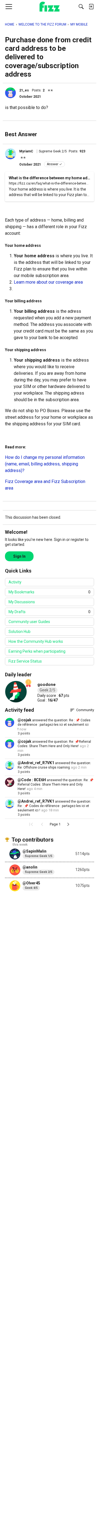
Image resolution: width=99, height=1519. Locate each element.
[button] (10, 92)
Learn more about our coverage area (48, 282)
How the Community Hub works (36, 641)
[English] (50, 6)
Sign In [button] (19, 556)
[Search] (81, 6)
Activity (15, 582)
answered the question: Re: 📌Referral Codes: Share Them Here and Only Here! (56, 784)
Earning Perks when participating (37, 651)
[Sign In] (91, 6)
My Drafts (49, 612)
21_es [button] (24, 90)
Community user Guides (29, 621)
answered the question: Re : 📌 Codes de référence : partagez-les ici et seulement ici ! (54, 724)
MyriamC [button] (26, 151)
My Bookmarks (49, 592)
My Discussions (22, 602)
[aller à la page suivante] (68, 824)
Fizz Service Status (25, 661)
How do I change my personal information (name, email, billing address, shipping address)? (45, 464)
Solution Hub (20, 631)
